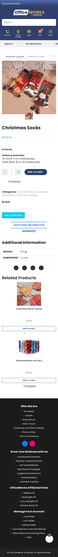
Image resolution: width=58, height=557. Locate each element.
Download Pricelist (11, 3)
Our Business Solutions (29, 456)
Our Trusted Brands (29, 465)
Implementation (29, 477)
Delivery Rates (29, 525)
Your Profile (29, 516)
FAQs (29, 537)
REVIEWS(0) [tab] (29, 231)
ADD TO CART (36, 171)
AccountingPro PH (29, 501)
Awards (29, 415)
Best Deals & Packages (29, 469)
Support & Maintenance (29, 473)
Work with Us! (29, 419)
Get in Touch (29, 423)
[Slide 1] (29, 115)
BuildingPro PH (29, 497)
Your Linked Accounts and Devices (29, 529)
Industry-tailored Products (29, 461)
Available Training (29, 481)
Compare (14, 181)
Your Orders (29, 520)
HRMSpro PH (29, 493)
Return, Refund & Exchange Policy (29, 533)
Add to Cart (29, 328)
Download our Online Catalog (29, 428)
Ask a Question (13, 215)
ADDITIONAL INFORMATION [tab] (29, 225)
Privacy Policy (29, 432)
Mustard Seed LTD (29, 505)
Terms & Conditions (29, 436)
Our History (29, 411)
